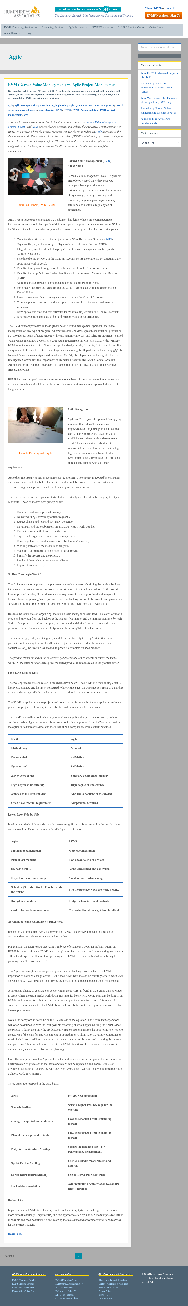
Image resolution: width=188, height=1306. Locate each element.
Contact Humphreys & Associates (113, 1283)
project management (43, 98)
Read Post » (15, 1233)
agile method (92, 91)
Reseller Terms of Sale (108, 1287)
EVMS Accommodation (85, 110)
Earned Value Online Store (23, 1290)
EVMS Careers (105, 1298)
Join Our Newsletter (64, 1287)
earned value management (30, 94)
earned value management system (63, 94)
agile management (74, 91)
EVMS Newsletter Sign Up (163, 15)
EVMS (107, 94)
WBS (108, 239)
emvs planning (89, 94)
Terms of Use (104, 1294)
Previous (7, 1256)
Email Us (170, 8)
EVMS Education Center (23, 1287)
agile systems (76, 105)
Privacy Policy (105, 1290)
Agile (35, 126)
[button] (35, 27)
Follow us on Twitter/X (65, 1290)
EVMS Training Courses (23, 1283)
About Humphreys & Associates (113, 1279)
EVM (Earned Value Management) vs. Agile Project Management (62, 84)
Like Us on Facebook (64, 1294)
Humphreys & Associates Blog (69, 1283)
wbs (57, 98)
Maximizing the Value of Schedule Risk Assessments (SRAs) (156, 87)
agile (61, 91)
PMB (29, 98)
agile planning (107, 91)
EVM (100, 94)
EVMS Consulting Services (24, 1279)
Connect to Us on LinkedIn (67, 1298)
